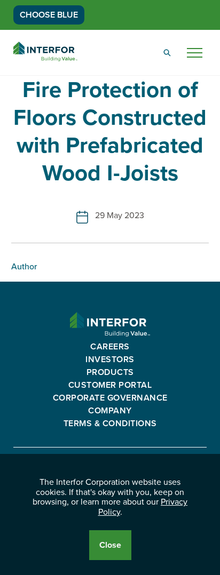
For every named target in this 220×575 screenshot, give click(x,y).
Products (110, 372)
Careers (110, 346)
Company (110, 410)
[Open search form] (167, 53)
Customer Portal (110, 385)
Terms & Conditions (110, 423)
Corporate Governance (110, 398)
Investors (110, 359)
